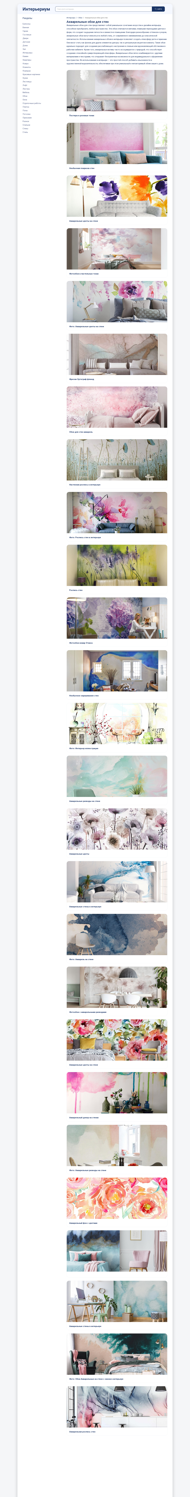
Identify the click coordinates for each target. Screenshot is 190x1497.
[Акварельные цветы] (117, 829)
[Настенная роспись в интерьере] (117, 460)
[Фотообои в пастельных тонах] (117, 249)
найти (159, 9)
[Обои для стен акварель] (117, 407)
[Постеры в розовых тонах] (117, 91)
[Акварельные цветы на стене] (117, 196)
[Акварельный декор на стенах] (117, 1093)
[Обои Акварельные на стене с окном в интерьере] (117, 1354)
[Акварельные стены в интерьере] (117, 882)
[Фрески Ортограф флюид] (117, 355)
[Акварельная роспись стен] (117, 1407)
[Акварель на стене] (117, 935)
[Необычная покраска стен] (117, 144)
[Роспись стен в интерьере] (117, 513)
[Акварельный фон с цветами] (117, 1198)
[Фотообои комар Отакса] (117, 618)
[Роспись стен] (117, 565)
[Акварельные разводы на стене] (117, 776)
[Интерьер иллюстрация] (117, 724)
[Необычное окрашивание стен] (117, 671)
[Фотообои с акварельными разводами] (117, 987)
